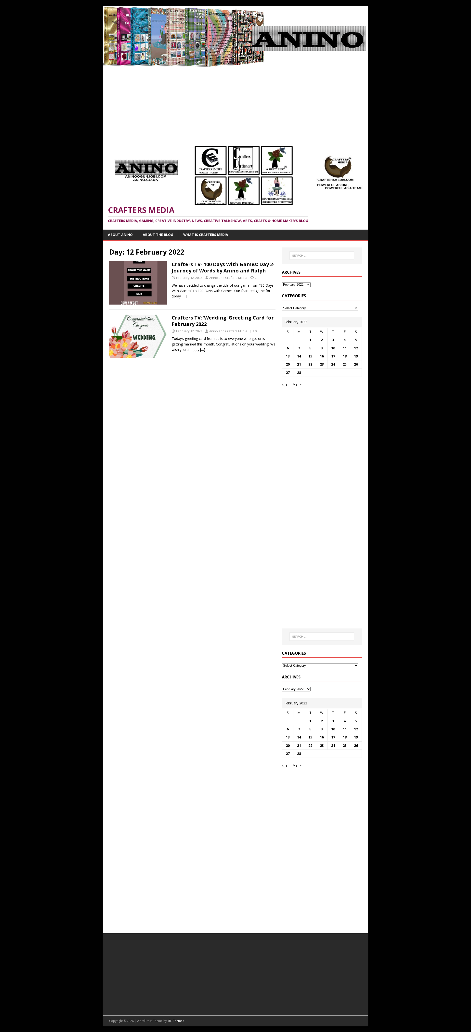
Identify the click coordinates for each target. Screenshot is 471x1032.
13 (288, 356)
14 (299, 356)
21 (299, 364)
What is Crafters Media (205, 234)
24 (333, 364)
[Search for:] (322, 255)
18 (345, 356)
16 (322, 356)
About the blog (158, 234)
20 (288, 364)
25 (345, 364)
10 (333, 348)
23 (322, 364)
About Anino (120, 234)
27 (288, 372)
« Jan (285, 384)
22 (310, 364)
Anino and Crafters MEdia (228, 277)
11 (345, 348)
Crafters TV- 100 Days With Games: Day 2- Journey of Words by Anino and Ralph (223, 267)
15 (310, 356)
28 (299, 372)
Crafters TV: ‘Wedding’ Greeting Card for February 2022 (223, 320)
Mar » (296, 384)
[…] (184, 296)
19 (356, 356)
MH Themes (176, 1021)
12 (356, 348)
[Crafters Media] (235, 64)
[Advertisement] (235, 104)
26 (356, 364)
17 (333, 356)
